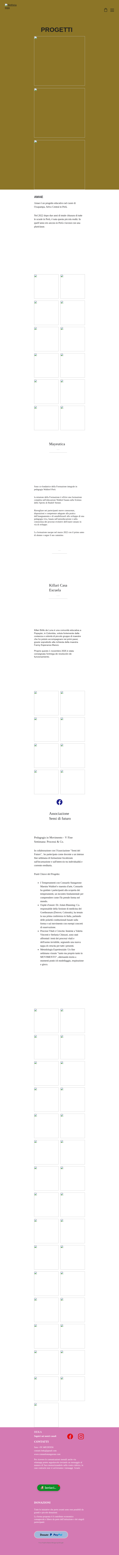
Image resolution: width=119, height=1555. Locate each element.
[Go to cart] (106, 10)
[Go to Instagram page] (81, 1436)
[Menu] (112, 10)
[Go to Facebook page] (59, 802)
